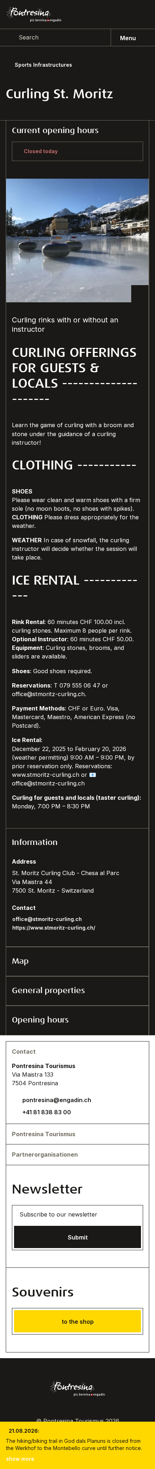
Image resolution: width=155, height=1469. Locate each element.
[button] (77, 842)
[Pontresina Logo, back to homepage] (34, 14)
